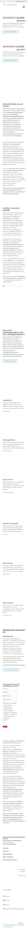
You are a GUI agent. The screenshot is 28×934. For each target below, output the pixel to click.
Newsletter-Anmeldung (20, 1)
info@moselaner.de (11, 844)
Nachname (5, 692)
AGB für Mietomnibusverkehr (10, 859)
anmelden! (22, 871)
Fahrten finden (6, 411)
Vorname (5, 688)
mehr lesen (5, 534)
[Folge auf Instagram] (24, 864)
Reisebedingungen (7, 854)
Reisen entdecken (11, 31)
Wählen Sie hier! (10, 361)
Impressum (5, 848)
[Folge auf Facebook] (21, 864)
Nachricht (5, 719)
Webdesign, (20, 923)
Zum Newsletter (21, 869)
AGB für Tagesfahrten (8, 857)
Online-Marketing (10, 925)
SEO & (4, 925)
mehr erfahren (6, 574)
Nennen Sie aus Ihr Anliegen (10, 703)
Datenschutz (6, 851)
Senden (5, 726)
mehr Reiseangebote (8, 492)
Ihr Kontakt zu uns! (11, 670)
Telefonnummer (6, 699)
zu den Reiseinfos (7, 615)
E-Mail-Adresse (6, 695)
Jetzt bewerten (21, 875)
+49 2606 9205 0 (9, 842)
